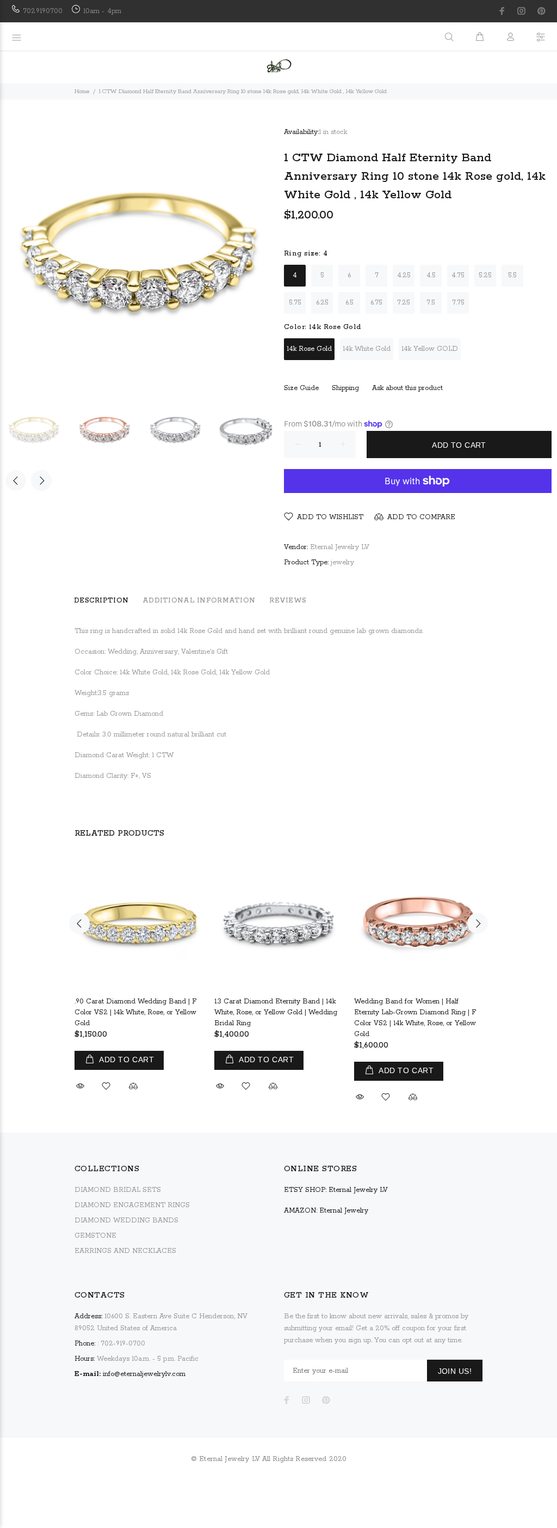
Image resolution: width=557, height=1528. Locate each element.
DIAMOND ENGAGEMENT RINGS (132, 1205)
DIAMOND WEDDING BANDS (126, 1220)
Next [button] (41, 480)
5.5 (512, 275)
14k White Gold (367, 349)
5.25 (485, 275)
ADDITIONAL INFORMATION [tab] (199, 600)
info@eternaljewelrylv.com (144, 1374)
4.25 (404, 275)
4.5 (431, 275)
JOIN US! (455, 1371)
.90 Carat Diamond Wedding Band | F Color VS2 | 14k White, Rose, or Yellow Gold (135, 1012)
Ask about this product (407, 388)
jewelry (342, 562)
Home (82, 91)
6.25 (322, 303)
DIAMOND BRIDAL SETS (118, 1190)
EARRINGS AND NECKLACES (125, 1251)
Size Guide (301, 388)
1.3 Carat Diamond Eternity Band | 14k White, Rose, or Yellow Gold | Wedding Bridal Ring (275, 1012)
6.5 (349, 303)
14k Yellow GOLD (429, 349)
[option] (40, 430)
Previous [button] (15, 480)
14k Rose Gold (309, 349)
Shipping (345, 388)
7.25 (403, 303)
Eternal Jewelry (343, 1211)
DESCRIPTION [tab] (101, 600)
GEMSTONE (95, 1236)
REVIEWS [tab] (287, 600)
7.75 (458, 303)
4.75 (458, 275)
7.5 (430, 303)
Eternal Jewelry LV (339, 547)
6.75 (376, 303)
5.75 (295, 303)
